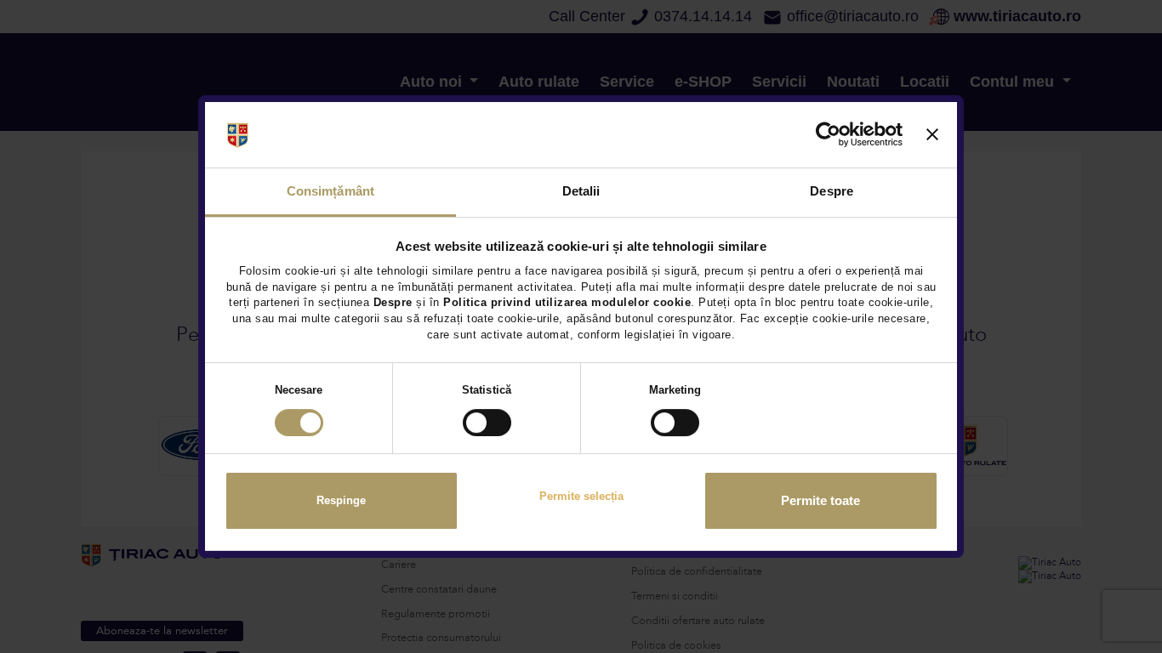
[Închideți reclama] (932, 135)
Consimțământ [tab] (330, 191)
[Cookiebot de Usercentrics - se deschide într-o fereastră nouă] (828, 135)
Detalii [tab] (581, 191)
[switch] (487, 422)
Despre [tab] (831, 191)
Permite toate (820, 501)
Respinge (341, 501)
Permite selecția (581, 496)
